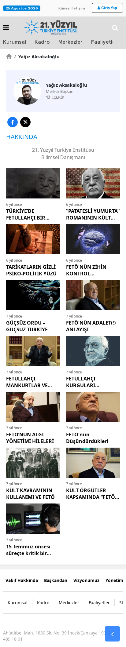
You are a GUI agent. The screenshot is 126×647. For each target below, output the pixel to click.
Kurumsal (14, 42)
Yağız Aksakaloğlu (37, 56)
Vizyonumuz (86, 580)
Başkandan (55, 580)
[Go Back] (112, 634)
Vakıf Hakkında (22, 580)
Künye (64, 8)
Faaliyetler (104, 42)
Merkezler (70, 42)
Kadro (42, 42)
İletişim (78, 8)
